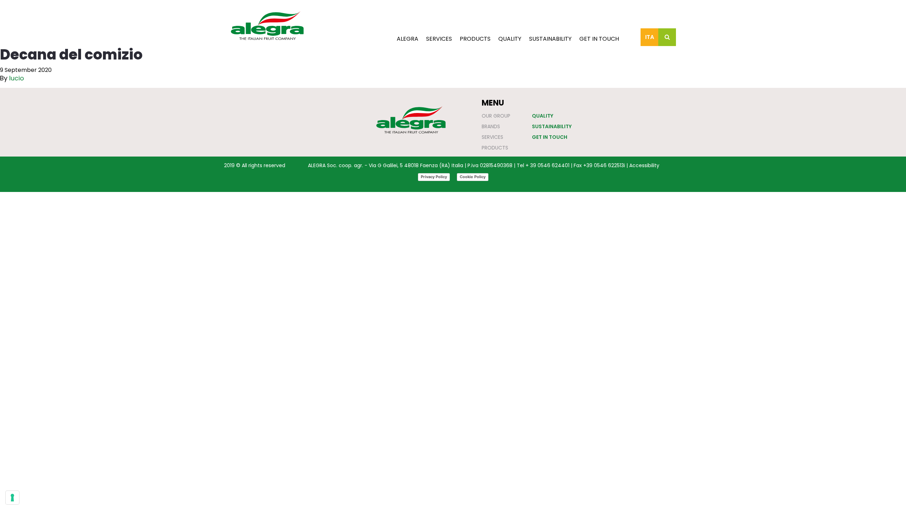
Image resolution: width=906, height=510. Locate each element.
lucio (16, 78)
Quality (509, 39)
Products (475, 39)
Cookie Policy (473, 176)
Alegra (407, 39)
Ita (649, 37)
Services (439, 39)
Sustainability (550, 39)
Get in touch (599, 39)
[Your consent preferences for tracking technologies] (12, 497)
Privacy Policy (434, 176)
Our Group (496, 115)
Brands (491, 126)
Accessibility (644, 165)
